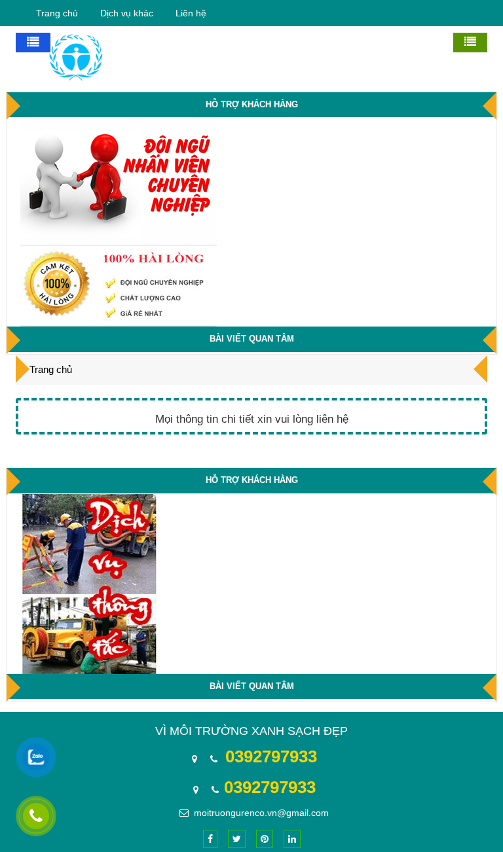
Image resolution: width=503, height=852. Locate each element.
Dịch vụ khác (126, 13)
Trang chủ (57, 13)
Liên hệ (191, 13)
